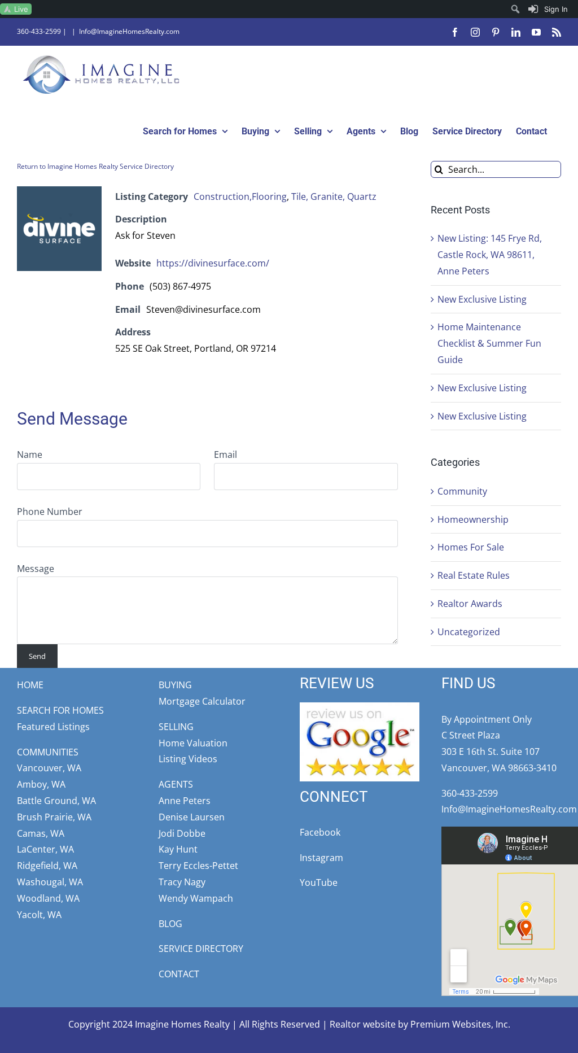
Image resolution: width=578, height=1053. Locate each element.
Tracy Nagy (182, 882)
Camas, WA (40, 833)
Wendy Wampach (196, 898)
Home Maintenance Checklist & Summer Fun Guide (489, 343)
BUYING (175, 685)
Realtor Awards (469, 603)
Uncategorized (468, 632)
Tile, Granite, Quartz (333, 196)
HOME (30, 685)
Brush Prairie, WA (54, 817)
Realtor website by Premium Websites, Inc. (420, 1024)
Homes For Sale (470, 547)
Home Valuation (193, 743)
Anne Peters (185, 800)
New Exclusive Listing (482, 299)
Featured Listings (53, 726)
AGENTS (176, 784)
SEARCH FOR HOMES (60, 710)
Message (35, 568)
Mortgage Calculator (202, 701)
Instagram (321, 857)
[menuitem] (548, 9)
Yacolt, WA (39, 914)
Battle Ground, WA (56, 800)
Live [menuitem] (21, 9)
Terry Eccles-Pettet (198, 865)
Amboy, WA (41, 784)
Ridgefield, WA (47, 865)
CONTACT (179, 974)
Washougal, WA (50, 882)
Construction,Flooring (240, 196)
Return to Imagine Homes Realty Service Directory (95, 166)
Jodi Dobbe (182, 833)
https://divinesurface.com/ (212, 263)
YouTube (319, 882)
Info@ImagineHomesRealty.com (129, 31)
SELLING (176, 726)
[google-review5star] (359, 707)
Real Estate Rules (473, 575)
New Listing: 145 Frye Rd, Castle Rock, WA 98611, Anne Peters (489, 254)
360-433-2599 (39, 31)
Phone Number (49, 511)
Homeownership (473, 519)
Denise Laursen (192, 817)
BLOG (170, 923)
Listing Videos (188, 759)
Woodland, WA (48, 898)
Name (29, 454)
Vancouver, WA (49, 768)
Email (225, 454)
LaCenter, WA (45, 849)
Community (462, 491)
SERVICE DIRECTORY (201, 948)
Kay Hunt (178, 849)
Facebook (320, 832)
